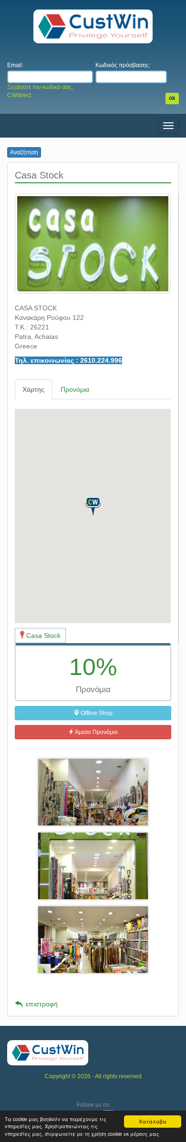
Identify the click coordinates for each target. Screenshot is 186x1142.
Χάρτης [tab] (33, 389)
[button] (93, 507)
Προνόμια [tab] (75, 389)
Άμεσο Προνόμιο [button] (96, 732)
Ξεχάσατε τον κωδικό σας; (40, 87)
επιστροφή (42, 1004)
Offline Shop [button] (96, 713)
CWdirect (19, 95)
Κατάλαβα (152, 1121)
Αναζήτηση (24, 152)
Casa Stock (43, 635)
